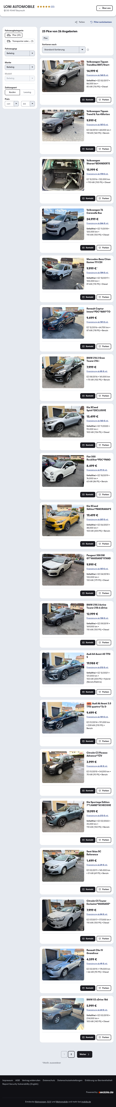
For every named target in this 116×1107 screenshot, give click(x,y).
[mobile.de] (106, 1092)
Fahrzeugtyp (11, 48)
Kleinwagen (40, 1101)
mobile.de (86, 1101)
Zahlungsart (11, 87)
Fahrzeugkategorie (14, 30)
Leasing (27, 92)
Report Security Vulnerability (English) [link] (20, 1084)
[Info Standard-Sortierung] (88, 50)
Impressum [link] (7, 1080)
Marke (8, 62)
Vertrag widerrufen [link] (31, 1080)
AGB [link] (17, 1080)
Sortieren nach (49, 44)
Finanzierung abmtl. (97, 75)
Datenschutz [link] (49, 1080)
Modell (8, 73)
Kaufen (12, 92)
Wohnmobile (62, 1101)
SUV (49, 1101)
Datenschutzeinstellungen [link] (69, 1080)
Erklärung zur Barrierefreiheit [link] (98, 1080)
